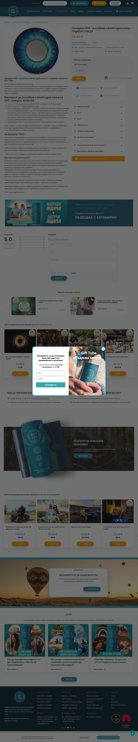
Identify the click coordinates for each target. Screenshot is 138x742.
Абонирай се (50, 385)
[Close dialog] (103, 349)
